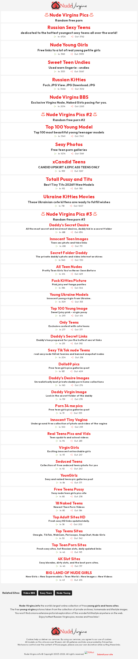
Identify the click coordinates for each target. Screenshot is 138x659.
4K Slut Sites (69, 559)
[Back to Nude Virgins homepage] (69, 631)
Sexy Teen (46, 592)
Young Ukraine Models (69, 294)
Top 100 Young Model (69, 127)
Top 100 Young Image (69, 308)
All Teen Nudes (69, 266)
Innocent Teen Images (69, 239)
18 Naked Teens (69, 503)
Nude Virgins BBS (69, 97)
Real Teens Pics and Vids (69, 433)
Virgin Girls (69, 447)
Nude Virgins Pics (69, 15)
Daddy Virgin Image (69, 392)
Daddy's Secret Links (69, 336)
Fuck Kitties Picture (69, 280)
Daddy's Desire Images (69, 378)
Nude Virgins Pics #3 (69, 214)
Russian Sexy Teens (68, 27)
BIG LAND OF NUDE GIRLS (69, 573)
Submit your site (105, 654)
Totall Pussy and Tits (69, 179)
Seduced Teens (69, 461)
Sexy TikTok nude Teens (69, 350)
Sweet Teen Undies (69, 62)
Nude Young (63, 592)
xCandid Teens (69, 162)
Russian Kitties (69, 79)
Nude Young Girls (69, 45)
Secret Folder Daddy (69, 253)
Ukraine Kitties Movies (69, 196)
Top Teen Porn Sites (69, 545)
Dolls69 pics (69, 364)
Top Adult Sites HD (69, 517)
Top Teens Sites (69, 531)
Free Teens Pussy (69, 489)
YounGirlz (69, 475)
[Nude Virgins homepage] (69, 5)
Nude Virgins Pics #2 (69, 114)
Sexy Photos (69, 144)
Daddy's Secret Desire (69, 225)
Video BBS (29, 592)
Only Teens (69, 322)
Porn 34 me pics (69, 406)
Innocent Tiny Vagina (69, 419)
